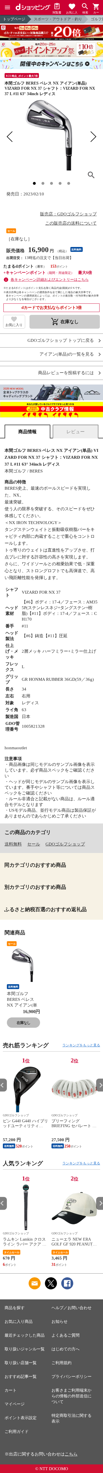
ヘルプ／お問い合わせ (72, 1308)
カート (11, 1390)
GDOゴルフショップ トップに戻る (60, 340)
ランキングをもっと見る (81, 1045)
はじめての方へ (66, 1349)
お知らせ (60, 1321)
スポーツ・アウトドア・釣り (58, 19)
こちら (71, 1454)
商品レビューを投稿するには (66, 373)
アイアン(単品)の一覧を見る (66, 354)
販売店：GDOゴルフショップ (68, 214)
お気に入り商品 (19, 1321)
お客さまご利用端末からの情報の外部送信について (72, 1396)
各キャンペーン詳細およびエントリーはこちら (50, 279)
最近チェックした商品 (25, 1335)
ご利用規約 (62, 1363)
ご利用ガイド (17, 1431)
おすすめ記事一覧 (21, 1376)
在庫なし (23, 1023)
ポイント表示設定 (21, 1418)
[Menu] (7, 7)
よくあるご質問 (66, 1335)
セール (33, 844)
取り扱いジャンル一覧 (25, 1349)
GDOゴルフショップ (65, 844)
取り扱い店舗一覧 (21, 1363)
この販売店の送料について (71, 223)
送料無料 (13, 844)
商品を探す (15, 1308)
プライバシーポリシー (72, 1376)
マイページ (15, 1404)
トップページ (14, 19)
